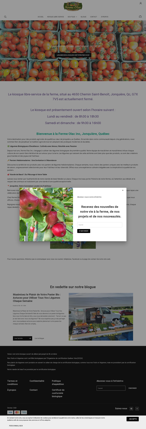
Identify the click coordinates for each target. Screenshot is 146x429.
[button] (15, 426)
